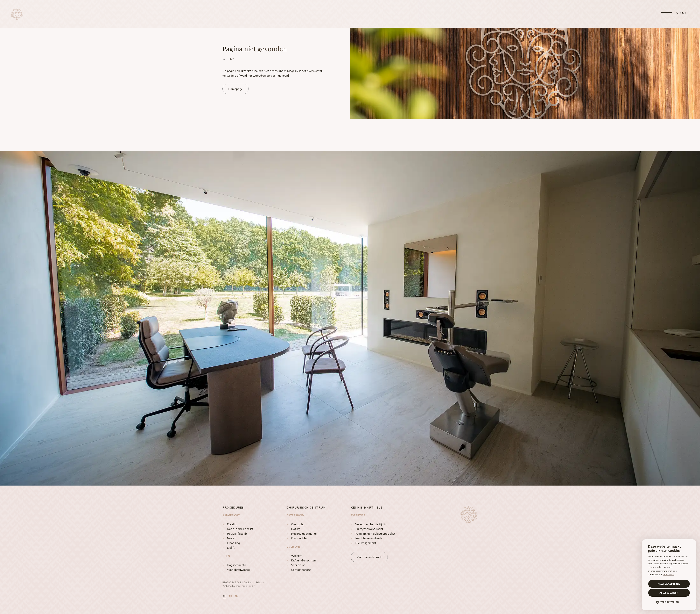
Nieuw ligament (365, 543)
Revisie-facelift (237, 533)
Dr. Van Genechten (303, 560)
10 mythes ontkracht (369, 529)
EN (236, 596)
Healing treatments (304, 533)
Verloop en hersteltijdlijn (371, 524)
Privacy (260, 582)
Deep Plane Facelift (240, 529)
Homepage (235, 89)
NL (224, 596)
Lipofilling (233, 543)
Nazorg (295, 529)
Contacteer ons (301, 569)
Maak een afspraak (369, 557)
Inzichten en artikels (368, 538)
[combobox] (692, 544)
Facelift (232, 524)
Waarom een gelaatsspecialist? (375, 533)
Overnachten (299, 538)
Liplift (231, 547)
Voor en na (298, 565)
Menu (682, 13)
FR (230, 596)
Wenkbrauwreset (238, 569)
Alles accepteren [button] (669, 583)
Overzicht (297, 524)
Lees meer (668, 574)
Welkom (296, 555)
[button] (669, 602)
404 (231, 58)
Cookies (248, 582)
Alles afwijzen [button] (669, 592)
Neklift (231, 538)
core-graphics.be (245, 585)
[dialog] (669, 574)
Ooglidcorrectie (237, 565)
